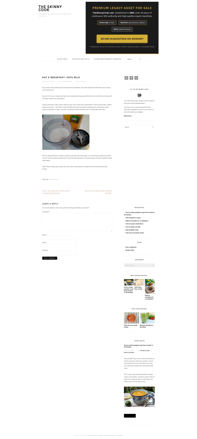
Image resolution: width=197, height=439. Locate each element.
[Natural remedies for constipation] (150, 293)
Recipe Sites (130, 250)
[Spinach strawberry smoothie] (147, 323)
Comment (46, 212)
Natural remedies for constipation (137, 221)
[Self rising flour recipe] (139, 285)
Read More (130, 415)
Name (44, 235)
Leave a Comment (81, 81)
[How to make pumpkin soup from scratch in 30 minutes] (129, 285)
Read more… (128, 116)
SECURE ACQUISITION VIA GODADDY (122, 38)
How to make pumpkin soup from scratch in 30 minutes (128, 289)
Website (45, 250)
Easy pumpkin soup (132, 230)
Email (44, 242)
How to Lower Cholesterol (134, 224)
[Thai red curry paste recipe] (131, 323)
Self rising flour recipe (133, 218)
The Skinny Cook (50, 8)
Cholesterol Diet (53, 179)
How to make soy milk (133, 227)
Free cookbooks (131, 247)
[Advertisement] (98, 66)
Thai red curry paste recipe (135, 233)
